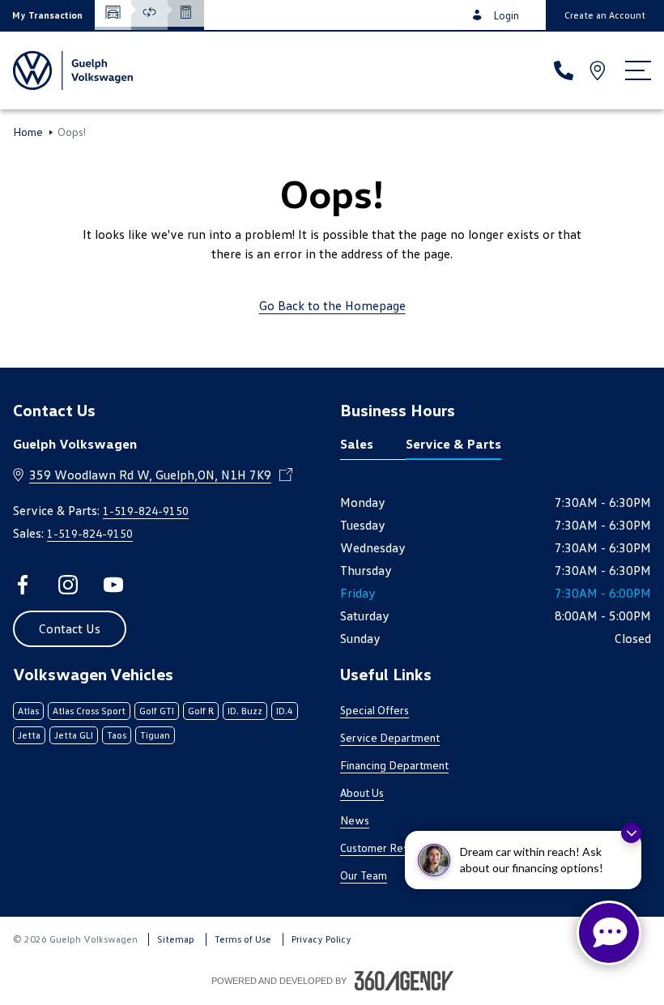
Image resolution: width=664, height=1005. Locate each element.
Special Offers (374, 710)
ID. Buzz (245, 711)
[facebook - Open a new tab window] (22, 584)
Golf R (201, 711)
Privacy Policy (321, 939)
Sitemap (175, 939)
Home (28, 132)
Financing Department (394, 765)
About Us (362, 792)
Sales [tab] (356, 444)
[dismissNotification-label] (631, 833)
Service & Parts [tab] (453, 444)
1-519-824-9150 (146, 510)
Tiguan (155, 735)
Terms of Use (243, 939)
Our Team (363, 875)
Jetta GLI (73, 735)
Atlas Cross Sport (89, 711)
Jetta (29, 735)
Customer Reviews (386, 847)
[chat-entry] (609, 933)
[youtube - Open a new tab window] (113, 584)
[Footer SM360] (404, 980)
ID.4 (284, 711)
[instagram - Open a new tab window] (68, 584)
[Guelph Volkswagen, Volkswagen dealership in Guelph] (73, 70)
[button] (47, 15)
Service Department (390, 737)
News (354, 820)
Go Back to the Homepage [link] (332, 305)
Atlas (28, 711)
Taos (116, 735)
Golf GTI (156, 711)
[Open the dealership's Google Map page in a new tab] (599, 70)
